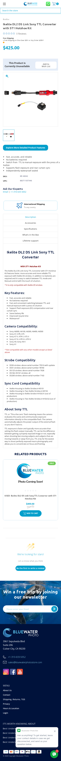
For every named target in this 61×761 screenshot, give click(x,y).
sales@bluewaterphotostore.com (25, 662)
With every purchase (32, 207)
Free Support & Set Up (34, 204)
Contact (6, 694)
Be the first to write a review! (30, 568)
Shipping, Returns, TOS (14, 699)
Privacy (6, 704)
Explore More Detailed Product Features (25, 147)
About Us (7, 690)
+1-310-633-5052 (18, 191)
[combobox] (30, 10)
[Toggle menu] (8, 4)
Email (5, 191)
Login (5, 713)
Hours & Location (11, 708)
